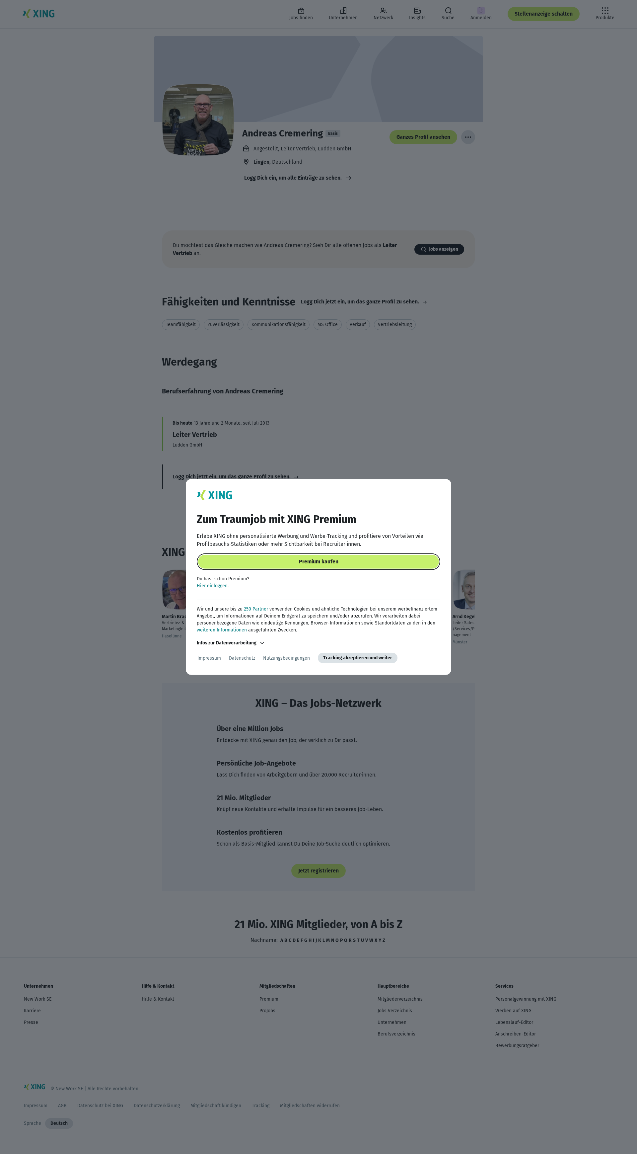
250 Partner (256, 609)
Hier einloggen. (213, 586)
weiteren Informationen (222, 630)
